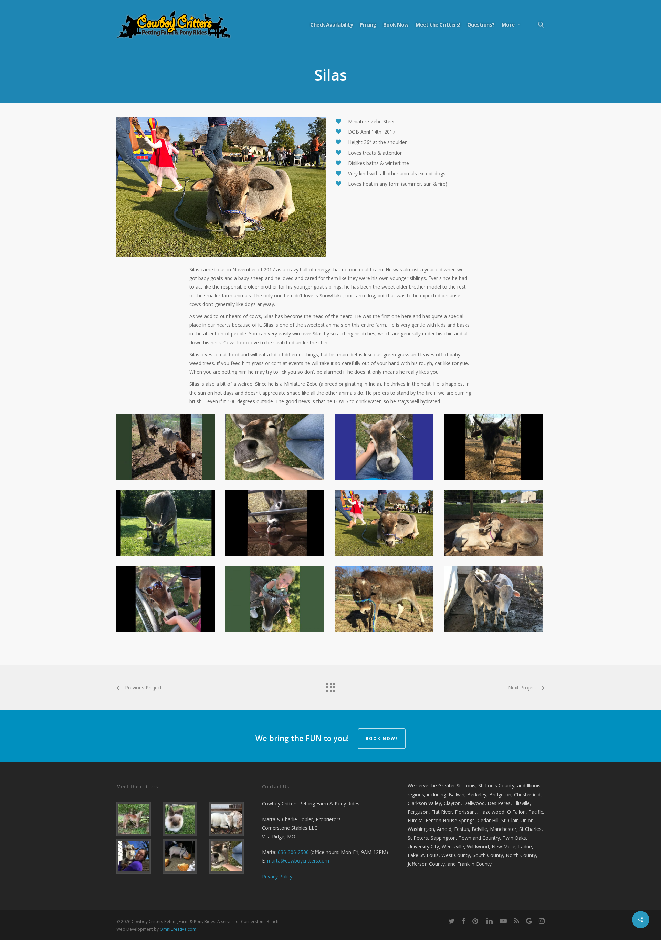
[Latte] (185, 819)
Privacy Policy (277, 876)
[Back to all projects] (330, 685)
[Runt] (185, 856)
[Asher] (138, 856)
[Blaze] (138, 819)
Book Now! (382, 738)
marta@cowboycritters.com (298, 860)
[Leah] (231, 819)
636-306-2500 (293, 852)
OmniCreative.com (178, 929)
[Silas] (231, 856)
